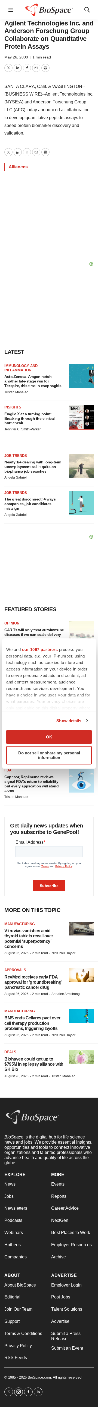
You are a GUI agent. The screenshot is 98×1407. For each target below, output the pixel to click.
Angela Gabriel (15, 477)
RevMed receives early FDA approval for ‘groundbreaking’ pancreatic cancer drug (33, 982)
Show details (68, 720)
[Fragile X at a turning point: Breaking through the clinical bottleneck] (81, 417)
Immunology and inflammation (21, 368)
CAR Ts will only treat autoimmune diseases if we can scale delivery (34, 632)
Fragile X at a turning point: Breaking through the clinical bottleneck (29, 418)
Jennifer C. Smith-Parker (22, 429)
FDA (7, 770)
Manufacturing (19, 924)
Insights (12, 407)
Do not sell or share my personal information (49, 755)
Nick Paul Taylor (63, 953)
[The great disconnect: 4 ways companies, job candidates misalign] (81, 503)
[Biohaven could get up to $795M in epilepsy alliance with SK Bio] (81, 1057)
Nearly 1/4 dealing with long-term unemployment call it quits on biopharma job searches (32, 466)
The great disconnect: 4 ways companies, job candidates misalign (30, 504)
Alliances (18, 167)
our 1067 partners (40, 649)
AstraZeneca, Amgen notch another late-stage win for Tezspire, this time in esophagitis (32, 381)
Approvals (15, 970)
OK (49, 737)
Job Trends (15, 456)
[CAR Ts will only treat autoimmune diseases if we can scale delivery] (81, 633)
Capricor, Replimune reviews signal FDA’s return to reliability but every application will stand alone (31, 784)
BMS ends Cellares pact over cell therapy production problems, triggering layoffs (32, 1023)
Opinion (11, 623)
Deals (10, 1052)
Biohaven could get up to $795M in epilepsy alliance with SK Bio (33, 1064)
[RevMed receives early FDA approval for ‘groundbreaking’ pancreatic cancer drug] (81, 975)
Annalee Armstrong (65, 994)
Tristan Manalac (16, 392)
